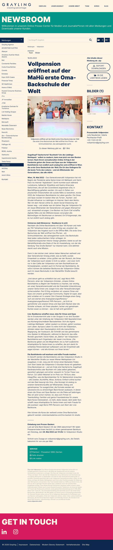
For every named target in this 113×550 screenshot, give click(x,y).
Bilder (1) (95, 91)
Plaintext (35, 452)
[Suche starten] (91, 39)
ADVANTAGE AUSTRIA (10, 48)
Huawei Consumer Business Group (11, 92)
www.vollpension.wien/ (35, 501)
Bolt (3, 60)
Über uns (42, 6)
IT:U (3, 96)
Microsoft (5, 122)
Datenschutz (35, 545)
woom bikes (6, 175)
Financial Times (7, 81)
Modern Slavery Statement (53, 545)
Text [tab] (31, 53)
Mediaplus (5, 119)
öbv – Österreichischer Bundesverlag (10, 137)
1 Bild (67, 148)
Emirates (5, 74)
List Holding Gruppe (9, 112)
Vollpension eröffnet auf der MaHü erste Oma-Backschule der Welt (55, 139)
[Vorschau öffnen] (55, 116)
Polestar (5, 148)
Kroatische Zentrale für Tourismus (10, 107)
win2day (5, 168)
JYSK (4, 103)
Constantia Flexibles (9, 63)
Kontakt (5, 179)
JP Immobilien (7, 100)
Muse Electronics (8, 129)
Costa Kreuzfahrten (9, 67)
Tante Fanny (6, 161)
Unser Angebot (57, 6)
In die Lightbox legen (98, 76)
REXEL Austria (7, 151)
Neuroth (5, 132)
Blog (106, 6)
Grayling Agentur (8, 44)
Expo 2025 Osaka (8, 77)
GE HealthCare (7, 84)
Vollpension (6, 165)
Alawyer (4, 51)
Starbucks (5, 155)
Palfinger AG (6, 144)
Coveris (4, 70)
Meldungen (6, 40)
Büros (96, 6)
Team (87, 6)
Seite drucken (38, 455)
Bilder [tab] (37, 53)
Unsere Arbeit (74, 6)
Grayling (16, 6)
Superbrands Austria (9, 158)
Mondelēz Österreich (9, 125)
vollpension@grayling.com (59, 439)
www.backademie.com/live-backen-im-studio (61, 415)
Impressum (23, 545)
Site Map (85, 545)
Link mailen (36, 458)
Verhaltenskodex (73, 545)
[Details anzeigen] (109, 114)
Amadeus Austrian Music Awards (10, 56)
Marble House (7, 115)
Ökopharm (5, 141)
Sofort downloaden (98, 67)
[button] (100, 40)
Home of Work (7, 87)
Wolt (3, 172)
